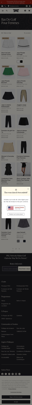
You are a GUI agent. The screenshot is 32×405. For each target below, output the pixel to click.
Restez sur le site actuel (16, 214)
